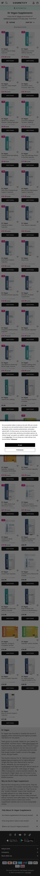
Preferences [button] (14, 439)
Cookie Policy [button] (8, 437)
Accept (20, 445)
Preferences (19, 450)
